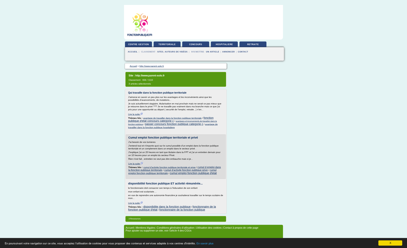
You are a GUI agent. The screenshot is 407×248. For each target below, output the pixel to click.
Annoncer (228, 52)
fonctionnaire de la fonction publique (182, 209)
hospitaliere (224, 44)
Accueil (133, 52)
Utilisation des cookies (208, 227)
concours (195, 44)
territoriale (167, 44)
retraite (253, 44)
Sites (160, 52)
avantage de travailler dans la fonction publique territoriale (172, 118)
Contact (243, 52)
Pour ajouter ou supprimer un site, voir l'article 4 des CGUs (158, 230)
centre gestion (138, 44)
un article (212, 52)
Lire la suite (134, 114)
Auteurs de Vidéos (176, 52)
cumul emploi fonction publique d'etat (193, 173)
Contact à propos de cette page (240, 227)
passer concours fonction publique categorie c (174, 124)
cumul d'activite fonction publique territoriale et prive (169, 167)
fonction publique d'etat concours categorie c (171, 119)
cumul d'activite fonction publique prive (186, 170)
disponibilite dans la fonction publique (167, 206)
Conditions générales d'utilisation (175, 227)
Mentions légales (145, 227)
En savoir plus (205, 243)
